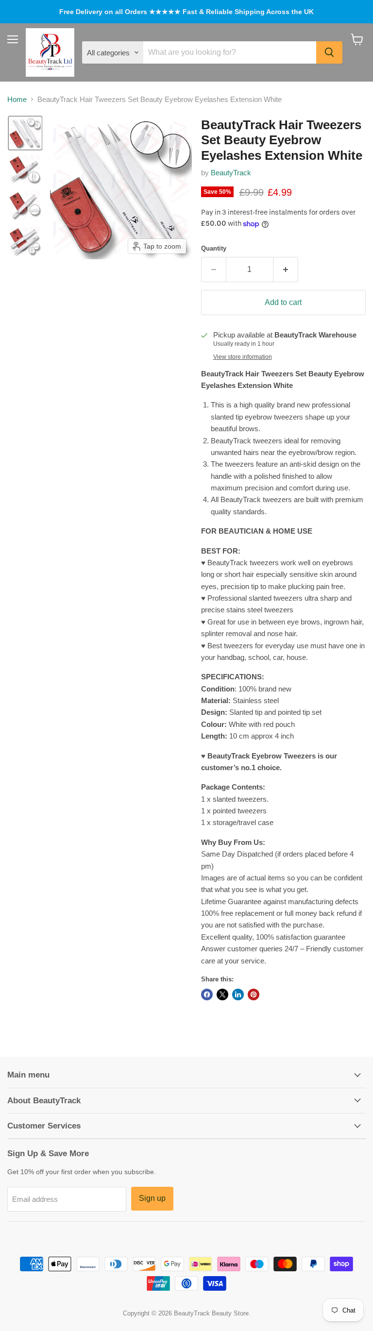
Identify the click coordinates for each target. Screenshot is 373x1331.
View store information (242, 357)
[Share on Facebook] (207, 994)
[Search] (329, 52)
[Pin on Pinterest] (253, 994)
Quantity (213, 248)
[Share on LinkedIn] (238, 994)
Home (17, 99)
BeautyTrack (231, 172)
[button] (25, 133)
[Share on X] (222, 994)
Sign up (152, 1198)
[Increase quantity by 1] (285, 269)
